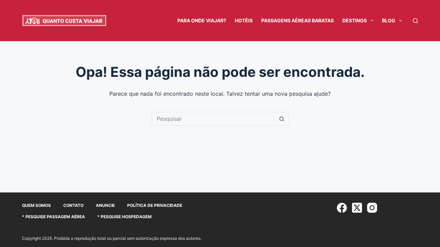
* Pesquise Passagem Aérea (53, 216)
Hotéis (244, 20)
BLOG (388, 20)
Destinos (354, 20)
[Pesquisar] (415, 20)
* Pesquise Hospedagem (124, 216)
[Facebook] (342, 208)
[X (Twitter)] (357, 208)
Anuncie (105, 205)
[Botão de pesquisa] (282, 119)
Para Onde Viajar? (201, 20)
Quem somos (36, 205)
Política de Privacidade (154, 205)
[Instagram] (372, 208)
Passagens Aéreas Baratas (297, 20)
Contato (73, 205)
